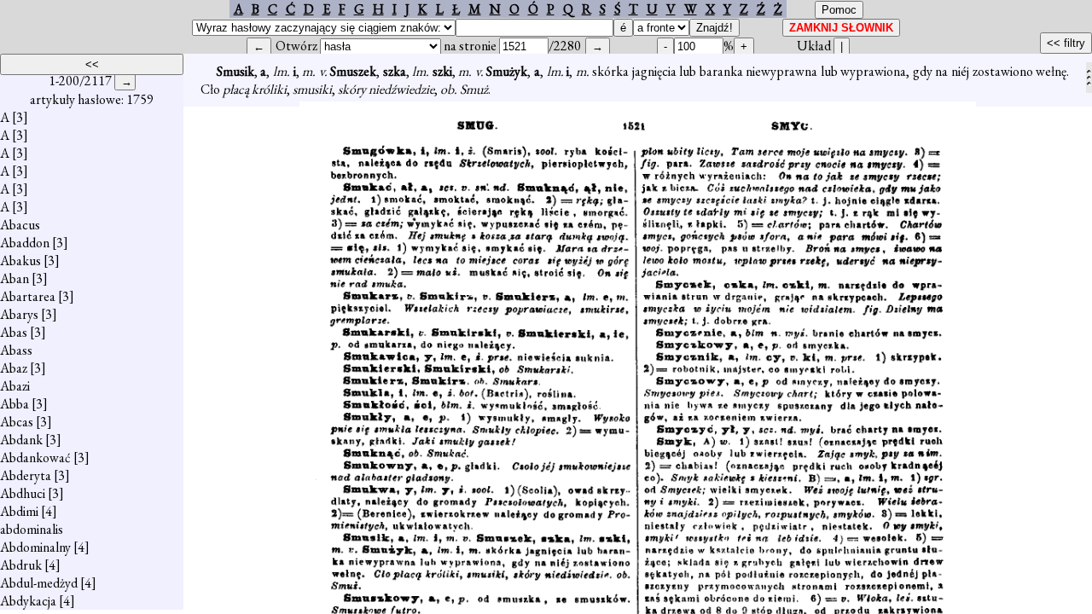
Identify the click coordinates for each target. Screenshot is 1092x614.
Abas (13, 332)
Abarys (19, 314)
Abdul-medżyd (39, 583)
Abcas (16, 422)
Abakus (20, 260)
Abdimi (19, 511)
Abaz (13, 368)
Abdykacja (28, 601)
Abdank (21, 440)
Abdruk (21, 565)
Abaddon (24, 243)
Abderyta (25, 475)
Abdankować (35, 457)
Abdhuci (22, 493)
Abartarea (27, 296)
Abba (14, 404)
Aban (14, 278)
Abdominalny (35, 547)
